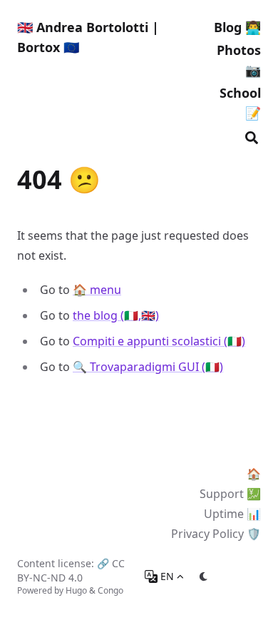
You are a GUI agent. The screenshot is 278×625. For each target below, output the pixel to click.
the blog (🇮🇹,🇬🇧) (116, 315)
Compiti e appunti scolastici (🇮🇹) (159, 341)
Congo (110, 590)
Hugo (76, 590)
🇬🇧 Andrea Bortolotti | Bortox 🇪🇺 (88, 37)
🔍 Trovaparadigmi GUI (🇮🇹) (148, 367)
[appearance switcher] (204, 576)
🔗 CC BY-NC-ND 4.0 (71, 570)
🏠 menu (97, 290)
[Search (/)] (251, 136)
